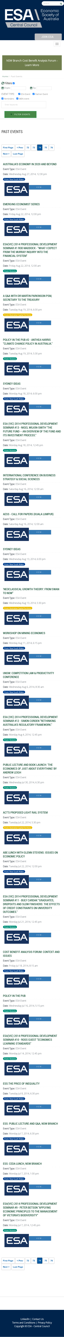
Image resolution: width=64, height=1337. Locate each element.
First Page (8, 147)
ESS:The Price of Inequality (21, 1083)
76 (51, 147)
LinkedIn (25, 1319)
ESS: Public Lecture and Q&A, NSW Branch (30, 1123)
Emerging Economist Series (21, 204)
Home (5, 76)
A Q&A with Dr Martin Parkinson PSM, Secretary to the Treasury (27, 297)
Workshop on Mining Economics (24, 633)
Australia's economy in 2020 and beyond (30, 164)
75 (46, 147)
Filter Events (22, 114)
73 (34, 147)
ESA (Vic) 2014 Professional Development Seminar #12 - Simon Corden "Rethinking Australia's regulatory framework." (30, 720)
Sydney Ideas (12, 383)
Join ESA (47, 37)
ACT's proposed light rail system (25, 812)
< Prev (20, 147)
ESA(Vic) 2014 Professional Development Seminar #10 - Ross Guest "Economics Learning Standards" (30, 1039)
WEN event (24, 98)
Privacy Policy (45, 1322)
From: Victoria (10, 271)
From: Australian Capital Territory (17, 315)
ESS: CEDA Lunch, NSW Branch (22, 1163)
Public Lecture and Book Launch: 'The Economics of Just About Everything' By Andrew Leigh (30, 768)
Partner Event (41, 94)
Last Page (18, 154)
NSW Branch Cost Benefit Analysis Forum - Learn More (32, 63)
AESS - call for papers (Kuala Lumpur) (28, 514)
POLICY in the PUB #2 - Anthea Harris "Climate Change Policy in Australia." (28, 341)
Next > (6, 154)
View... (40, 187)
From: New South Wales (14, 179)
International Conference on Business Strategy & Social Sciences (29, 477)
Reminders (9, 98)
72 (28, 147)
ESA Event (25, 94)
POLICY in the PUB (14, 996)
